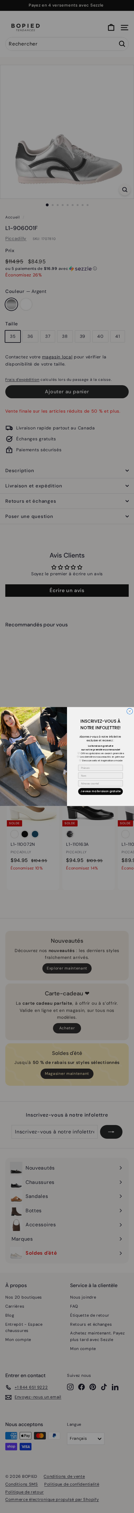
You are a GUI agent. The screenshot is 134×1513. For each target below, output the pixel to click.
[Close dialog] (130, 711)
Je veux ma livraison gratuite (100, 791)
